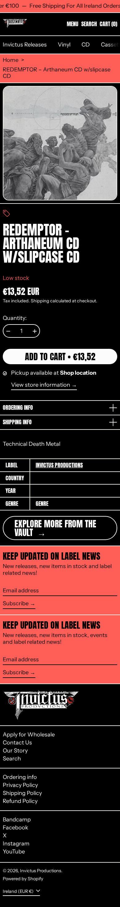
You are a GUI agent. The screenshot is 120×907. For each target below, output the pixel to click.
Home (10, 60)
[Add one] (35, 331)
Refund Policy (20, 801)
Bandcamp (17, 819)
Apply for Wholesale (29, 734)
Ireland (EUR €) (18, 891)
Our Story (15, 750)
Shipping (40, 301)
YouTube (14, 852)
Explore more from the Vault (55, 528)
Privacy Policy (20, 785)
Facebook (15, 827)
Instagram (16, 843)
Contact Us (17, 742)
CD (86, 44)
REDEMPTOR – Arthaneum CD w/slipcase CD (56, 73)
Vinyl (64, 44)
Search (12, 758)
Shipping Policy (22, 793)
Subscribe (16, 603)
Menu (72, 24)
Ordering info (20, 777)
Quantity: (15, 318)
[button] (89, 24)
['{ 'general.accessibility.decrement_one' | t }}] (8, 331)
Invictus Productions (59, 465)
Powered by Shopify (23, 878)
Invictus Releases (25, 44)
